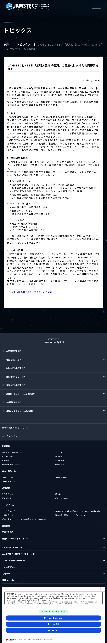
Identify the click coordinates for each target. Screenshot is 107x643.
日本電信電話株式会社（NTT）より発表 (30, 292)
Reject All (53, 624)
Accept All (53, 630)
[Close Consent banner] (102, 589)
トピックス (24, 45)
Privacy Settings (53, 618)
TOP (7, 45)
